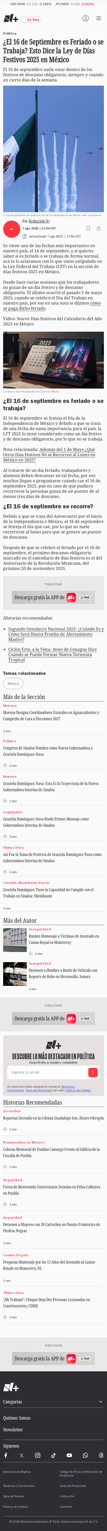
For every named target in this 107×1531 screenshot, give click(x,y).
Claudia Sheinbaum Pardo (26, 883)
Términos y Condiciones (19, 1486)
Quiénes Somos (17, 1418)
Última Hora (13, 847)
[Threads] (101, 1455)
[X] (21, 1455)
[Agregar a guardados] (88, 228)
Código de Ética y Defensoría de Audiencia (81, 1474)
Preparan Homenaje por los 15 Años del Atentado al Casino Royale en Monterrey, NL (49, 1265)
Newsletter (13, 1429)
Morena (10, 706)
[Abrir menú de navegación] (99, 18)
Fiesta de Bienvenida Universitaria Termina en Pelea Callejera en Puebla (51, 1190)
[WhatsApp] (85, 1455)
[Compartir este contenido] (98, 228)
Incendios (12, 1111)
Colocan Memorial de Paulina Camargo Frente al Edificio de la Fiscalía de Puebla (51, 1152)
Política (9, 741)
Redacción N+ (39, 221)
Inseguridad (40, 929)
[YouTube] (69, 1455)
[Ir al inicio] (53, 1387)
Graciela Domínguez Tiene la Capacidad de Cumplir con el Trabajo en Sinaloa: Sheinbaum (48, 893)
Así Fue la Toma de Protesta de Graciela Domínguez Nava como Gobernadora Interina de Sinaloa (52, 857)
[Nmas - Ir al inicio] (11, 18)
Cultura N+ (67, 1496)
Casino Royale (16, 1255)
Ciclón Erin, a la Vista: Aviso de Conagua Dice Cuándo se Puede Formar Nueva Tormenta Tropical (52, 654)
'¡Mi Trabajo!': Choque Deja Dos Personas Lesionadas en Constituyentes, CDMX (46, 1303)
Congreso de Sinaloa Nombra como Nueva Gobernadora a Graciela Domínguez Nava (47, 751)
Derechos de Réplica (17, 1472)
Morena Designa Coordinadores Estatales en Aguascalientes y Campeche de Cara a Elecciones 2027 (51, 716)
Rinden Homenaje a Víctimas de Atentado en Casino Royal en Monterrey (64, 939)
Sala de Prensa (13, 1496)
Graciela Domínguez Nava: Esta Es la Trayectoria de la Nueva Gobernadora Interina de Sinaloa (50, 787)
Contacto (66, 1507)
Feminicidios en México (23, 1142)
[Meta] (5, 1455)
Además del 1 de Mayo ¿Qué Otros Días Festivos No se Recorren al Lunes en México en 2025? (49, 454)
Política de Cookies (78, 1090)
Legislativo (12, 812)
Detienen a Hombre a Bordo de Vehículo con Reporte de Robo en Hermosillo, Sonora (63, 973)
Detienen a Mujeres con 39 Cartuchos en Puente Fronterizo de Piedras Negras (51, 1228)
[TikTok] (53, 1455)
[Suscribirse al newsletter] (93, 1072)
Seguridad (12, 1180)
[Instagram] (37, 1455)
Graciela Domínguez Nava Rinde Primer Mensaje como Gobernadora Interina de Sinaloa (46, 822)
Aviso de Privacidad (39, 1090)
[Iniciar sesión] (86, 18)
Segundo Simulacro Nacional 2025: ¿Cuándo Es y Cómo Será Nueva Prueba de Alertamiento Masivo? (56, 634)
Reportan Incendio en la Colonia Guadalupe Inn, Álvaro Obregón (53, 1118)
